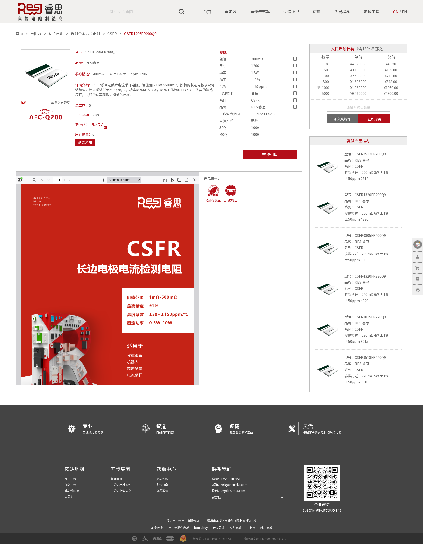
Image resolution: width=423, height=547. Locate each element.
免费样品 (342, 11)
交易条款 (162, 479)
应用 (317, 11)
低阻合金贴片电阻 (85, 33)
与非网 (251, 527)
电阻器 (230, 11)
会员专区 (70, 496)
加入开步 (70, 485)
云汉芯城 (219, 527)
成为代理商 (72, 490)
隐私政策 (162, 490)
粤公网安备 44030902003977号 (265, 538)
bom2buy (201, 527)
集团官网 (116, 479)
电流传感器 (260, 11)
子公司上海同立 (121, 490)
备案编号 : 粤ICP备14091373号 (213, 538)
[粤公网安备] (241, 540)
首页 (207, 11)
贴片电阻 (56, 33)
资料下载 (371, 11)
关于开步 (70, 479)
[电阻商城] (40, 12)
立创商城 (236, 527)
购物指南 (162, 485)
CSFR (112, 33)
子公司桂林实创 (121, 485)
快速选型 (291, 11)
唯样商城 (266, 527)
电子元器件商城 (179, 527)
